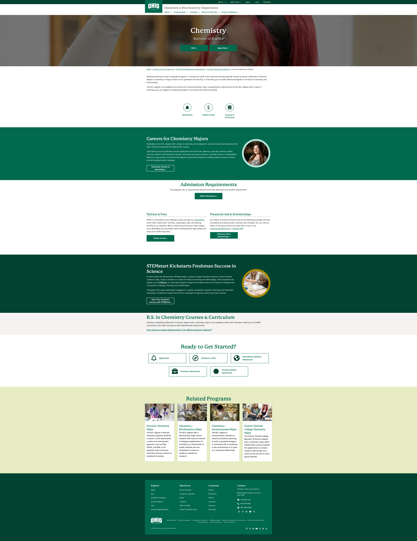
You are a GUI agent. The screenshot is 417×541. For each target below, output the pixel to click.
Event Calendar (185, 490)
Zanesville (212, 509)
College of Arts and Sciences (163, 69)
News (182, 497)
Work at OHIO (185, 505)
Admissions (187, 115)
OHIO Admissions (208, 196)
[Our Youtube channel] (250, 511)
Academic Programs (158, 497)
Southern (211, 505)
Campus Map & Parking (159, 509)
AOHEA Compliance (184, 520)
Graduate (194, 12)
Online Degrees (157, 501)
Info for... (221, 2)
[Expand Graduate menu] (199, 12)
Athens (211, 490)
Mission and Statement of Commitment (234, 520)
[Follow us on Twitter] (254, 511)
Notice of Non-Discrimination (255, 520)
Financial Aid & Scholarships (224, 235)
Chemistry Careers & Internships (160, 168)
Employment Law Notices (200, 520)
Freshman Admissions (190, 371)
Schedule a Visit (208, 358)
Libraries (183, 501)
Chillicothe (212, 494)
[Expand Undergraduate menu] (187, 12)
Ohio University (160, 528)
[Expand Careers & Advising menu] (238, 12)
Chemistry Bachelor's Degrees (218, 69)
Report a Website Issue (188, 509)
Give (257, 2)
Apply (248, 2)
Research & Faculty (209, 12)
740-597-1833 (245, 504)
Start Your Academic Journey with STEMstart (159, 300)
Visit (193, 48)
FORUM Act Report (214, 520)
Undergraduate (180, 12)
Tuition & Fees (208, 115)
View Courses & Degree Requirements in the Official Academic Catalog (179, 330)
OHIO (149, 69)
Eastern (211, 497)
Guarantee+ (199, 219)
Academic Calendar (187, 494)
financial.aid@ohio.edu (219, 228)
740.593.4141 (237, 228)
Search (267, 2)
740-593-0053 (245, 507)
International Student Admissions (251, 358)
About (167, 12)
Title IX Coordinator (229, 522)
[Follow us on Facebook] (239, 511)
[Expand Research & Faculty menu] (218, 12)
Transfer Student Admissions (229, 371)
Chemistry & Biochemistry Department (191, 7)
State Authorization (216, 522)
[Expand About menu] (171, 12)
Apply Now (222, 48)
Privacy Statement (203, 522)
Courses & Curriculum (229, 116)
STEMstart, (163, 282)
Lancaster (212, 501)
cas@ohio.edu (245, 500)
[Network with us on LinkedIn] (246, 511)
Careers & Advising (228, 12)
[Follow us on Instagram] (242, 511)
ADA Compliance (172, 520)
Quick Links (234, 2)
